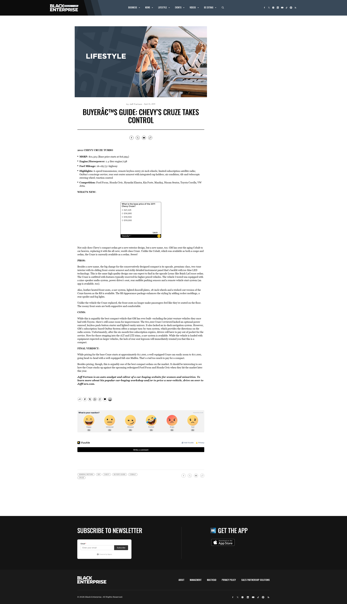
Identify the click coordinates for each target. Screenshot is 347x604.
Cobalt (133, 474)
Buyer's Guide (119, 474)
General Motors (86, 474)
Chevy (106, 474)
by (134, 104)
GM (98, 474)
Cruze (81, 478)
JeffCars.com (85, 384)
